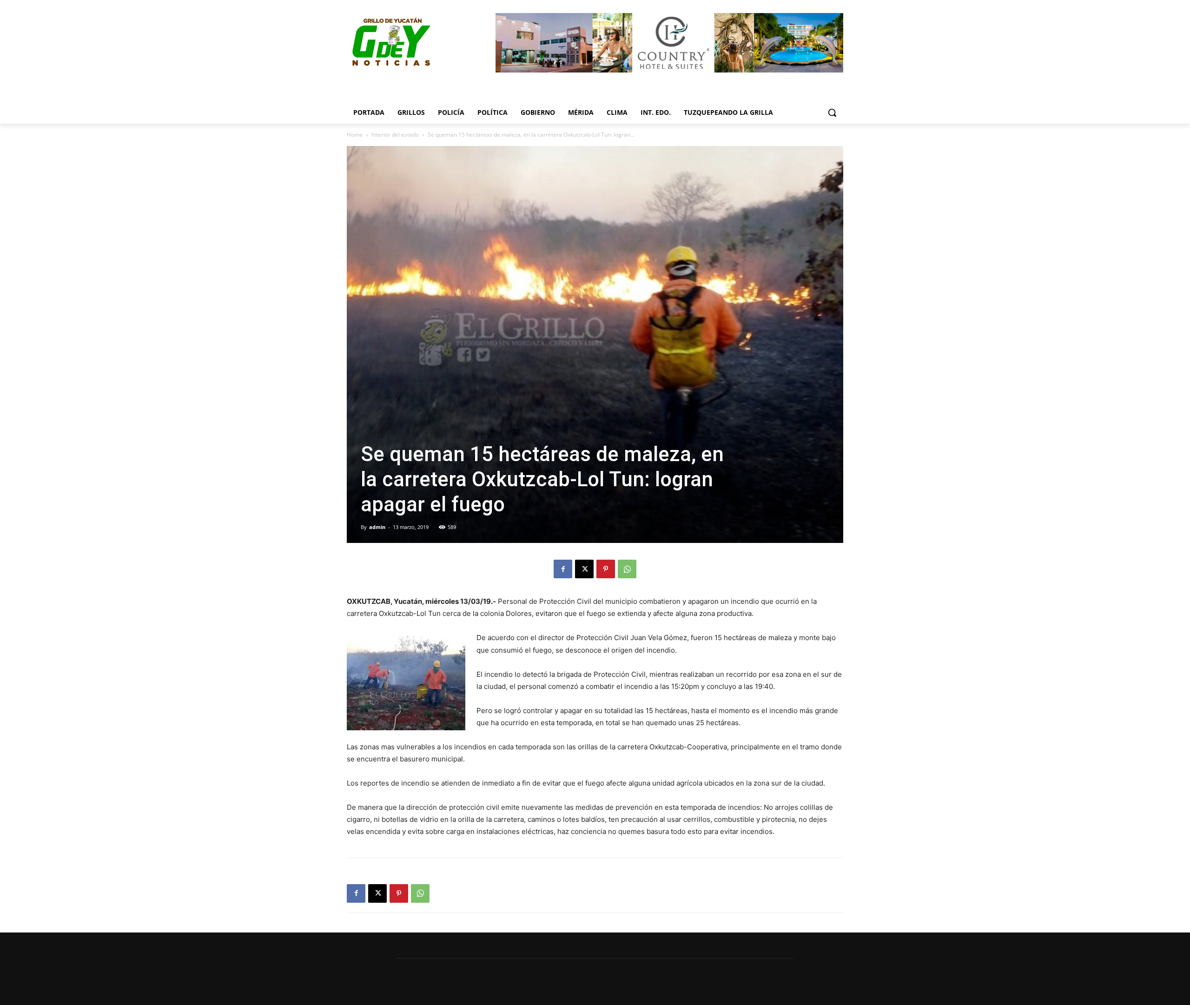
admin (377, 526)
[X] (584, 569)
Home (355, 135)
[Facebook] (563, 569)
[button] (832, 112)
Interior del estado (395, 135)
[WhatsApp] (627, 569)
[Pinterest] (605, 569)
